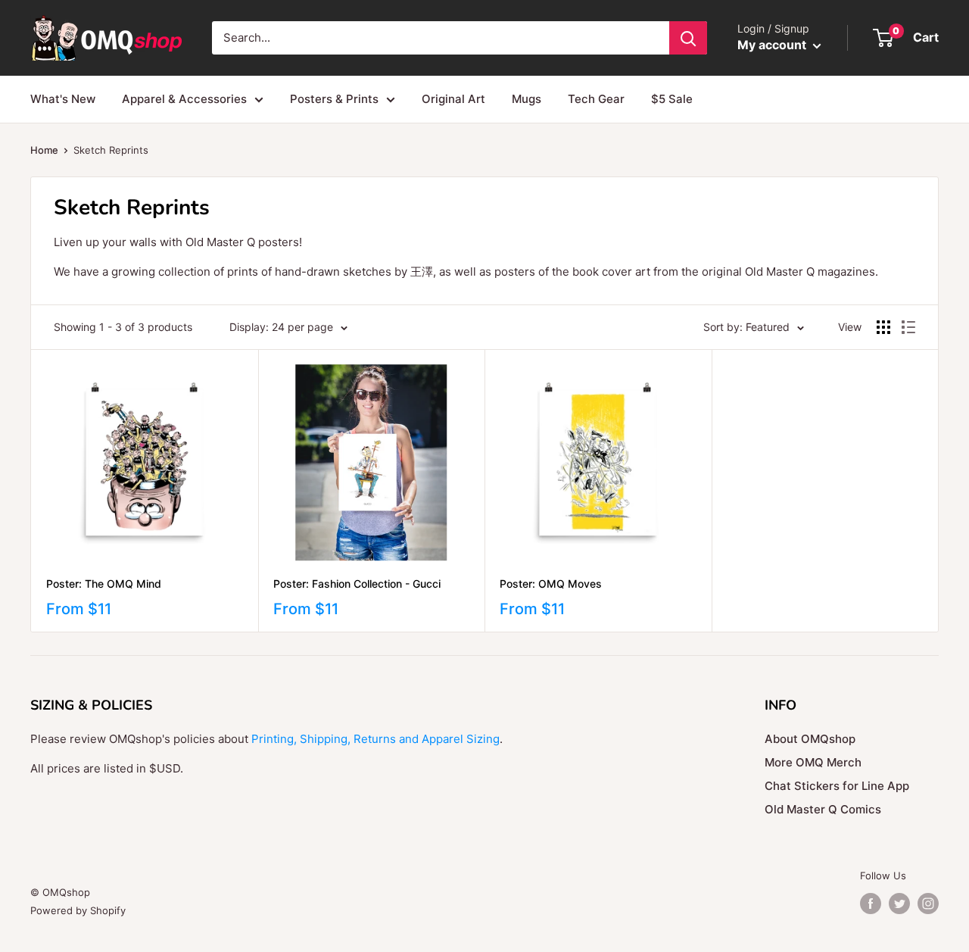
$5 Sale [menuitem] (672, 99)
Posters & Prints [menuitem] (334, 99)
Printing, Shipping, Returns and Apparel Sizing (375, 739)
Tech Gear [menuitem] (596, 99)
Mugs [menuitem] (526, 99)
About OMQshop (810, 739)
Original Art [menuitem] (453, 99)
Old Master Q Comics (823, 809)
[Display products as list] (908, 327)
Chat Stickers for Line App (837, 786)
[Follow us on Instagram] (928, 903)
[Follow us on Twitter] (899, 903)
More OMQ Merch (813, 762)
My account (773, 44)
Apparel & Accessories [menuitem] (184, 99)
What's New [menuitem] (62, 99)
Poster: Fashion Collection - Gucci (357, 583)
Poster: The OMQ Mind (103, 583)
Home (44, 150)
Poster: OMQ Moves (551, 583)
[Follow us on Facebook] (870, 903)
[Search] (688, 38)
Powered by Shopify (78, 910)
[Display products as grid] (883, 327)
